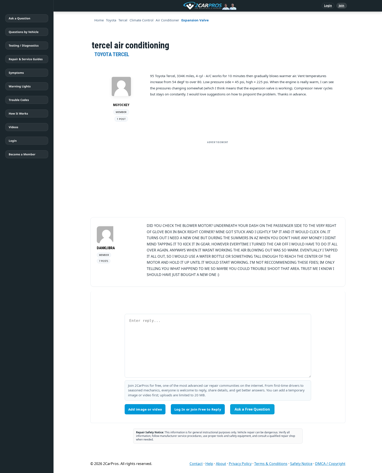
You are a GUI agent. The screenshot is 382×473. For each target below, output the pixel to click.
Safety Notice (301, 463)
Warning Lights (20, 86)
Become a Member (22, 154)
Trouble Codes (19, 100)
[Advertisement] (217, 177)
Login (328, 6)
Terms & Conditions (270, 463)
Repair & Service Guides (26, 59)
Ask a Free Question (252, 409)
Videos (13, 127)
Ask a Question (19, 18)
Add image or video (145, 409)
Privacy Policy (240, 463)
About (221, 463)
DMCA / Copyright (330, 463)
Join (341, 6)
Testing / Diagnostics (24, 45)
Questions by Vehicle (24, 32)
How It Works (18, 113)
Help (209, 463)
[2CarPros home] (186, 6)
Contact (196, 463)
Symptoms (16, 73)
